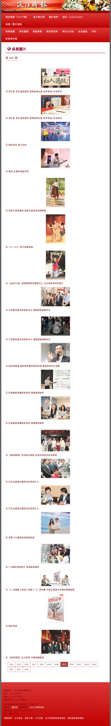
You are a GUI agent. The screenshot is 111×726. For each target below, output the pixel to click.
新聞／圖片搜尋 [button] (14, 24)
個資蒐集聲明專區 (76, 718)
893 (94, 664)
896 (72, 664)
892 (11, 669)
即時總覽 (10, 31)
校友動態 (82, 31)
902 (27, 664)
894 (87, 664)
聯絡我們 (8, 718)
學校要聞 (23, 31)
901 (34, 664)
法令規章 (18, 718)
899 (49, 664)
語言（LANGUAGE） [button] (74, 16)
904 (12, 664)
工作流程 (39, 718)
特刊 (94, 31)
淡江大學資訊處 (37, 707)
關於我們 (53, 16)
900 (42, 664)
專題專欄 (37, 31)
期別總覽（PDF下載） (17, 16)
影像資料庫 (11, 38)
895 (79, 664)
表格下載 (29, 718)
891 (19, 669)
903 (19, 664)
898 (57, 664)
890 (26, 669)
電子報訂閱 (39, 16)
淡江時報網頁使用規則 (55, 718)
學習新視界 (52, 31)
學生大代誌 (68, 31)
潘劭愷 (15, 707)
